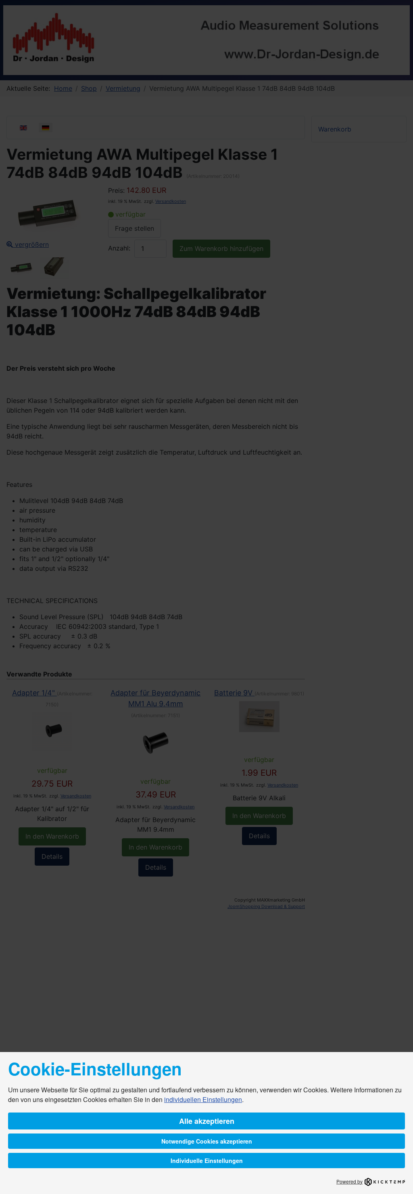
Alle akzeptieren (206, 1121)
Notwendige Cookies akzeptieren (206, 1141)
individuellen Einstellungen (203, 1099)
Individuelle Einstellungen (207, 1160)
